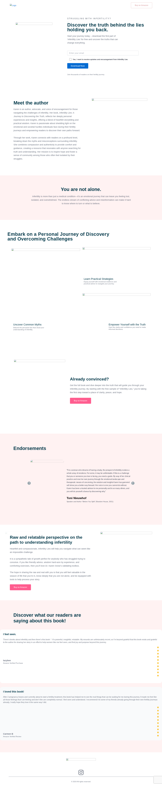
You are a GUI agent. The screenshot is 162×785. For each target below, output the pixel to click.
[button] (29, 483)
